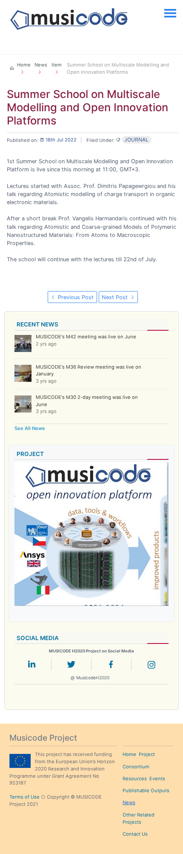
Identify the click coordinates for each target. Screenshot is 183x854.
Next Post (115, 297)
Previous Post (75, 297)
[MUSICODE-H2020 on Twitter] (71, 666)
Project (147, 754)
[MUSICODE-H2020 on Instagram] (151, 666)
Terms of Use (24, 797)
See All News (29, 428)
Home (129, 754)
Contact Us (135, 834)
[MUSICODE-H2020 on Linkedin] (31, 666)
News (129, 802)
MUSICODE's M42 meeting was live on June (86, 337)
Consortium (136, 767)
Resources (135, 779)
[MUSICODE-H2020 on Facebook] (111, 666)
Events (157, 779)
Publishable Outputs (146, 790)
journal (136, 139)
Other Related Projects (138, 818)
